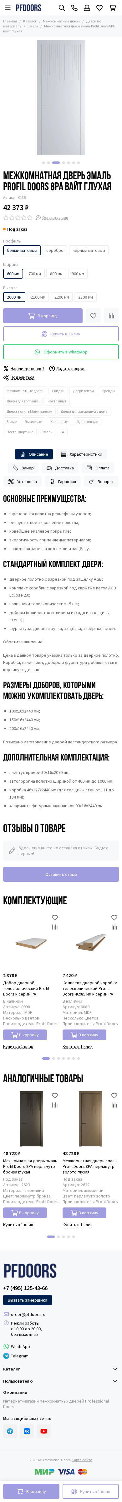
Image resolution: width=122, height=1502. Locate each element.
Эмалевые (33, 421)
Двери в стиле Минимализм (29, 411)
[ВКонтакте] (27, 1431)
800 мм (56, 273)
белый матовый (22, 250)
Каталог (30, 21)
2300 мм (85, 297)
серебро (55, 250)
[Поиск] (62, 8)
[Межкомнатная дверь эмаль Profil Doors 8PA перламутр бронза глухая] (31, 1119)
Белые (12, 421)
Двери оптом (83, 390)
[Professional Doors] (29, 8)
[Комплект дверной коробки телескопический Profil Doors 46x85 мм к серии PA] (91, 941)
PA (62, 431)
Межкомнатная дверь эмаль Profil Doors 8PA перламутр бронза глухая (30, 1166)
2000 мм (14, 297)
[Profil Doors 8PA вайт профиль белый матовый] (61, 97)
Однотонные (87, 421)
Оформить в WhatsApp (65, 352)
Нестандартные (20, 431)
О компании (15, 1392)
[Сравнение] (111, 315)
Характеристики (86, 454)
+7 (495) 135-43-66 (25, 1288)
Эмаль (33, 26)
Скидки (58, 390)
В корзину (29, 1035)
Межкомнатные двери (61, 21)
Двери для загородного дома (84, 411)
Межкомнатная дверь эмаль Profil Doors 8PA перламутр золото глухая (90, 1166)
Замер (28, 468)
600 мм (13, 273)
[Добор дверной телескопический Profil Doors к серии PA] (31, 941)
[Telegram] (10, 1431)
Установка (27, 481)
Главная (10, 21)
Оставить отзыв (61, 874)
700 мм (34, 273)
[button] (43, 162)
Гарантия (67, 481)
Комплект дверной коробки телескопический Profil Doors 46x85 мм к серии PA (90, 988)
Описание (38, 454)
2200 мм (61, 297)
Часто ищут (57, 401)
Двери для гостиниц (23, 401)
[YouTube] (44, 1431)
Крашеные (59, 421)
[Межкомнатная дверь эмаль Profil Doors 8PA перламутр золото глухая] (91, 1119)
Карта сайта (82, 1459)
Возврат (106, 481)
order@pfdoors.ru (28, 1314)
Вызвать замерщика (27, 1300)
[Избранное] (93, 315)
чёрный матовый (89, 250)
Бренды (108, 390)
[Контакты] (74, 8)
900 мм (78, 273)
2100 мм (38, 297)
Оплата (102, 468)
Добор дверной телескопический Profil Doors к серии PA (26, 988)
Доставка (64, 468)
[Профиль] (87, 8)
